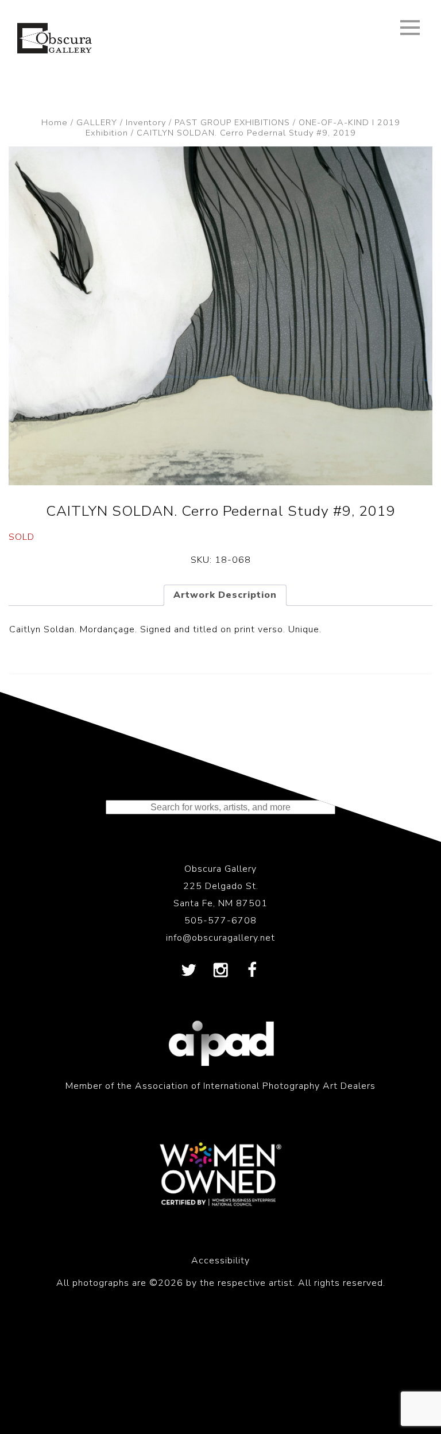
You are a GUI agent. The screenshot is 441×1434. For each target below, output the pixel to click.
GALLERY (96, 122)
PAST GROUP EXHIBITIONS (232, 122)
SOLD (21, 537)
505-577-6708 (220, 920)
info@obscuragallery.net (220, 937)
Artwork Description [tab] (225, 595)
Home (54, 122)
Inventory (146, 122)
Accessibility (220, 1260)
